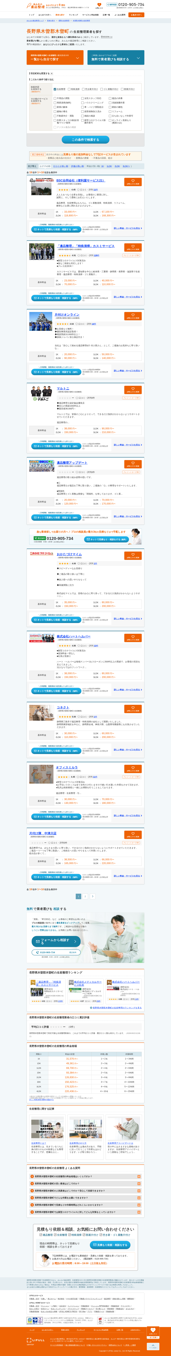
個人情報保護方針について (75, 1345)
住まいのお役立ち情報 (49, 1311)
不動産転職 (110, 1311)
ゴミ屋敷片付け (111, 89)
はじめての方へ (45, 15)
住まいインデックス (58, 1309)
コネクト (63, 707)
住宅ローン (45, 1309)
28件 (99, 1001)
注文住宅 (62, 1306)
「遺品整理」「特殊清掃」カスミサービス (86, 246)
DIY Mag (82, 1311)
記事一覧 (106, 15)
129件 (60, 1001)
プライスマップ (73, 1309)
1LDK (109, 166)
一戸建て (54, 1306)
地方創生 (61, 1299)
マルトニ (63, 388)
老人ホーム (52, 1299)
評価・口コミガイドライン (97, 1345)
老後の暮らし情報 (118, 1299)
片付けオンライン (67, 314)
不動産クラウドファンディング (90, 1299)
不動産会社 (120, 1309)
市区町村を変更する (40, 73)
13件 (137, 999)
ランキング (73, 15)
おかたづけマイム (69, 554)
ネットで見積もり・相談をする (109, 539)
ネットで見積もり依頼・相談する (58, 229)
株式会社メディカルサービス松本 (88, 983)
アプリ (89, 1311)
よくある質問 (120, 15)
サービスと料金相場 (90, 15)
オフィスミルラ (67, 767)
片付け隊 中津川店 (42, 833)
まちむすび (130, 1309)
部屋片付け (129, 89)
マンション (45, 1306)
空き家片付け (91, 89)
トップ (31, 15)
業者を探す (60, 15)
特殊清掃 (75, 89)
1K (102, 166)
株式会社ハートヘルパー (74, 636)
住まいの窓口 (34, 1309)
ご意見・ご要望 (130, 1345)
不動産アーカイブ (87, 1309)
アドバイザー (126, 1306)
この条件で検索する (85, 139)
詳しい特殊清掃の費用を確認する (41, 1100)
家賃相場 (110, 1309)
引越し (43, 1299)
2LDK (117, 166)
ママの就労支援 (71, 1299)
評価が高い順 (77, 166)
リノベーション (73, 1306)
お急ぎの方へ (136, 15)
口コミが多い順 (60, 166)
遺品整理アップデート (72, 462)
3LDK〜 (126, 166)
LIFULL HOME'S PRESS (68, 1311)
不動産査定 (85, 1306)
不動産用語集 (34, 1311)
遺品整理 (107, 1299)
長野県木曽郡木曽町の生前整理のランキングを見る (117, 1008)
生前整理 (61, 89)
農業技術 (130, 1299)
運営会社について (115, 1345)
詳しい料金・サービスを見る (127, 228)
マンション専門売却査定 (100, 1306)
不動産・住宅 (34, 1299)
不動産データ (99, 1311)
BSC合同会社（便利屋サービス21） (80, 180)
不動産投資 (115, 1306)
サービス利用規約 (56, 1345)
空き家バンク (100, 1309)
